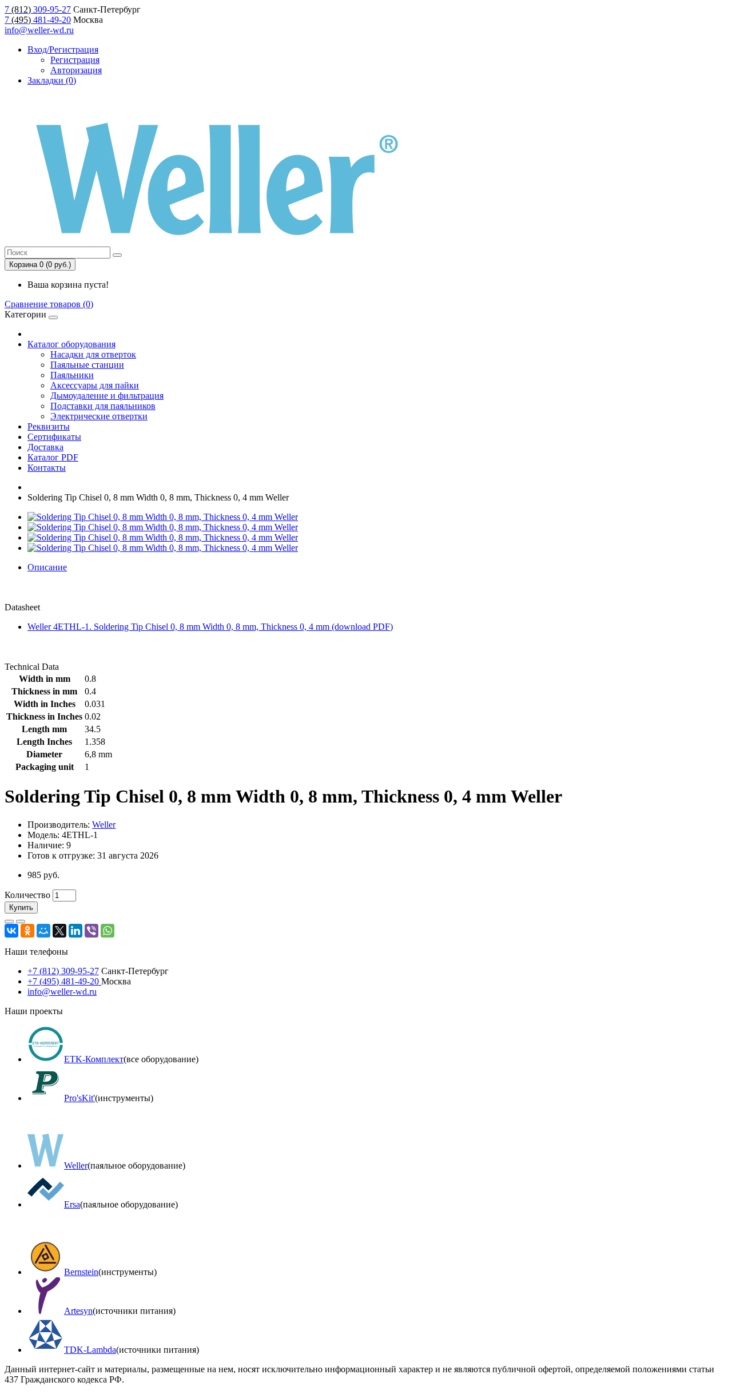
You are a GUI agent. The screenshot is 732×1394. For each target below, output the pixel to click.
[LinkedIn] (75, 931)
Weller (104, 824)
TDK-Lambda (90, 1350)
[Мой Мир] (43, 931)
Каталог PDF (52, 457)
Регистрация (75, 60)
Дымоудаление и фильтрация (107, 395)
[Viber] (91, 931)
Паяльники (72, 375)
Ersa (72, 1204)
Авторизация (76, 70)
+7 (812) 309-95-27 (63, 971)
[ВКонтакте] (11, 931)
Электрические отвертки (99, 416)
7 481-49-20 (38, 20)
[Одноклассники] (27, 931)
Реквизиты (48, 426)
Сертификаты (54, 437)
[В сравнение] (20, 921)
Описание (47, 567)
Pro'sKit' (79, 1098)
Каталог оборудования (71, 344)
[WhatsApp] (107, 931)
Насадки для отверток (93, 354)
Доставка (45, 447)
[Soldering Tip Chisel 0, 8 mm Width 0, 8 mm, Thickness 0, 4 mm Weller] (162, 517)
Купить (21, 907)
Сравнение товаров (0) (49, 304)
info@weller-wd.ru (39, 30)
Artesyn (78, 1311)
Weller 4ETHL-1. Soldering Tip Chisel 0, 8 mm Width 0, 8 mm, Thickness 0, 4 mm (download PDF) (210, 627)
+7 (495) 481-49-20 (64, 981)
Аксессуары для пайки (94, 385)
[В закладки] (9, 921)
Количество (27, 895)
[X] (59, 931)
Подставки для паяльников (103, 406)
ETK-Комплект (94, 1059)
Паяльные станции (87, 365)
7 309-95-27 (38, 9)
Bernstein (81, 1272)
